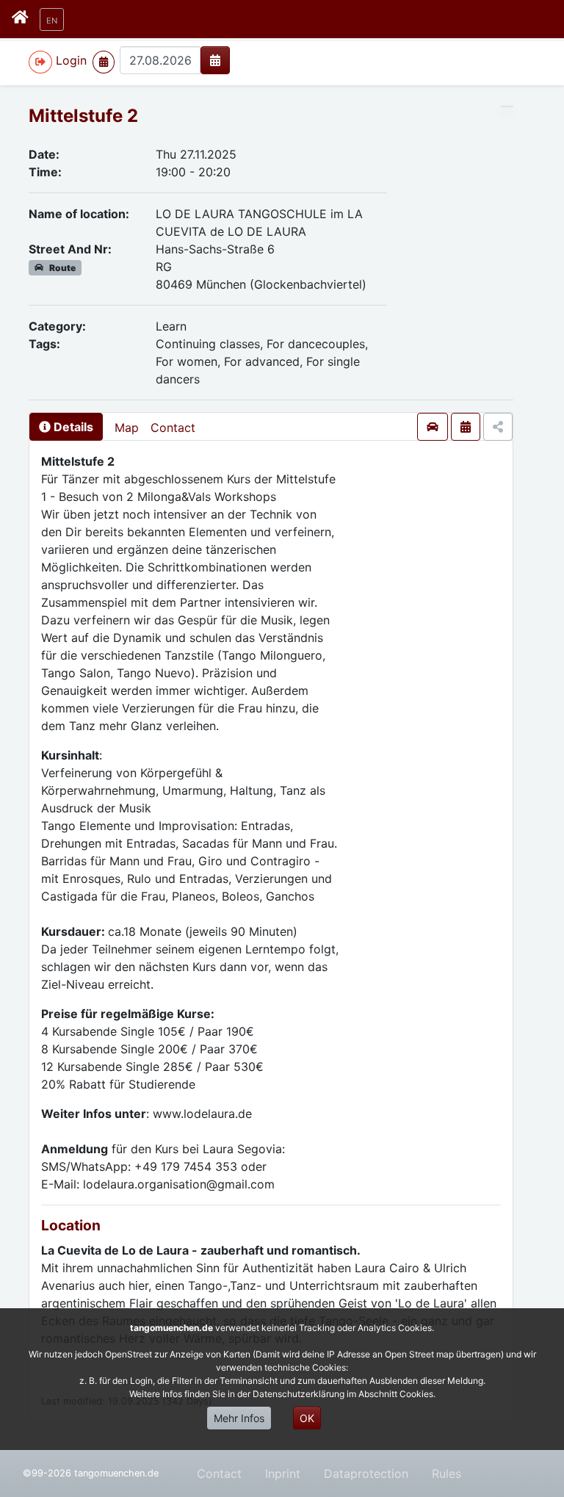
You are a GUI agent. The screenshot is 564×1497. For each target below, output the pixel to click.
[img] (215, 60)
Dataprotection (366, 1473)
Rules (446, 1473)
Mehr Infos (239, 1418)
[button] (52, 19)
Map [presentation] (127, 427)
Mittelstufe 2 (83, 115)
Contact (173, 427)
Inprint (282, 1473)
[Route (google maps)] (432, 427)
